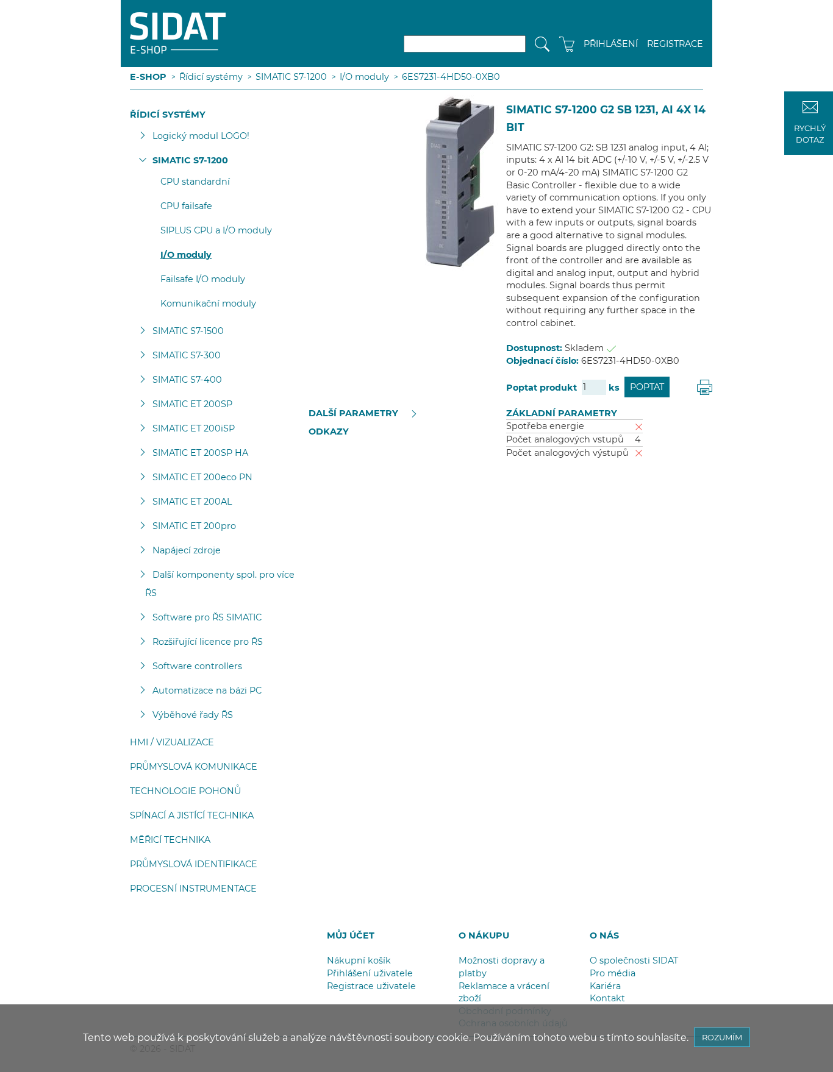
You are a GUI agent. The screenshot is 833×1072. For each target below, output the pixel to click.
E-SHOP (148, 76)
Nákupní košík (359, 960)
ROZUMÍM (722, 1037)
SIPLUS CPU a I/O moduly (216, 230)
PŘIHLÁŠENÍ (611, 43)
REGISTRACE (675, 43)
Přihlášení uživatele (370, 973)
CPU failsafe (186, 206)
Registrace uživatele (371, 986)
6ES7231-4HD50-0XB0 (451, 76)
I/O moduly (364, 76)
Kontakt (607, 998)
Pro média (612, 973)
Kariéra (605, 986)
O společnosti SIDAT (634, 960)
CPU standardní (195, 181)
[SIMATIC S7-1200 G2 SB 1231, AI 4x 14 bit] (409, 181)
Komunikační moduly (208, 303)
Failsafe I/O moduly (202, 279)
